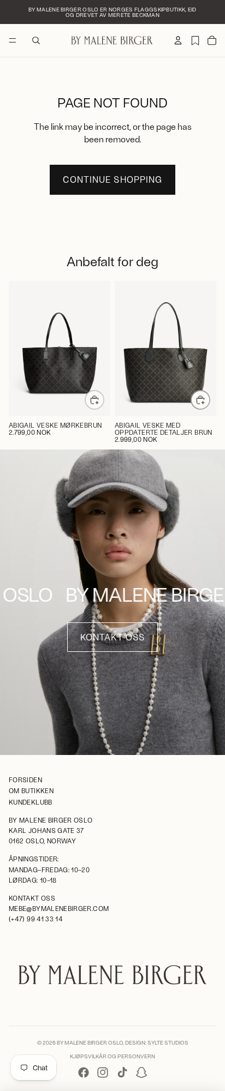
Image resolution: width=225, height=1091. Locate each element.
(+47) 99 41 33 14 (36, 919)
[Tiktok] (122, 1072)
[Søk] (36, 40)
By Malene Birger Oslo (90, 1042)
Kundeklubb (30, 802)
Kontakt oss (112, 637)
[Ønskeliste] (195, 40)
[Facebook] (83, 1072)
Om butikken (31, 791)
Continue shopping (112, 179)
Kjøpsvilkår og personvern (112, 1056)
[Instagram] (102, 1072)
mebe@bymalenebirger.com (59, 908)
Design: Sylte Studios (156, 1042)
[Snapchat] (141, 1072)
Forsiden (25, 779)
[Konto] (178, 40)
